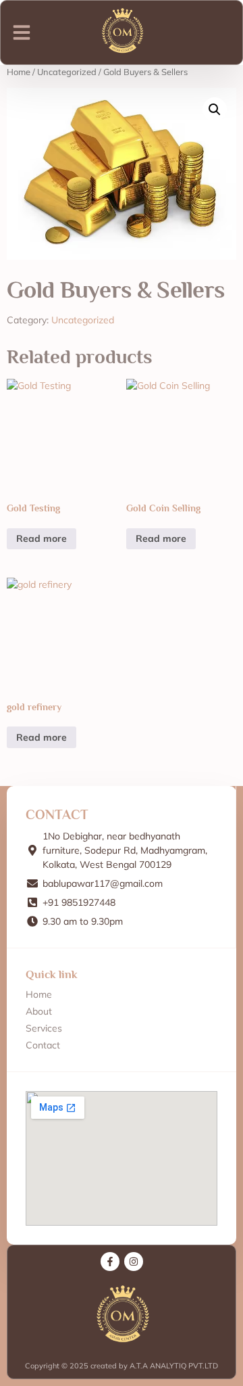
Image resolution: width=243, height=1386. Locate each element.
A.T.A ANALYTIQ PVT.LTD (173, 1365)
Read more (41, 538)
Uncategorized (67, 71)
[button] (21, 32)
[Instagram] (133, 1261)
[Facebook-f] (110, 1261)
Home (18, 71)
